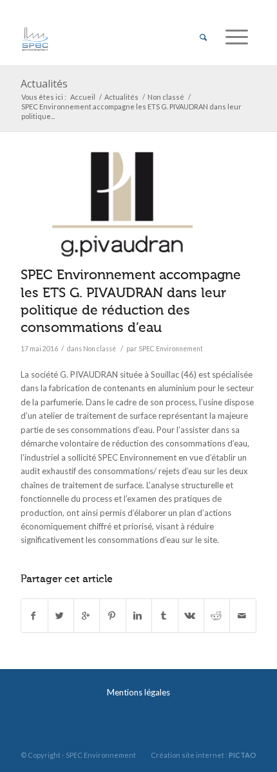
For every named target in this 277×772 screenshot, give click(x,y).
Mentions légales (138, 692)
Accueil (82, 97)
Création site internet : (203, 755)
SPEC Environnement (170, 349)
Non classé (166, 97)
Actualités (44, 84)
